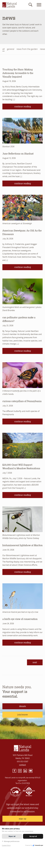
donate (22, 706)
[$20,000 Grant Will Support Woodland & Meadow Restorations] (22, 445)
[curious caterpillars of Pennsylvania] (22, 375)
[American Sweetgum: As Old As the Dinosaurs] (22, 207)
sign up (22, 818)
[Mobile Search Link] (30, 5)
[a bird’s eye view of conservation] (22, 596)
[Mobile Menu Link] (39, 6)
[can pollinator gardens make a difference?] (22, 291)
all (3, 49)
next (35, 662)
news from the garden (27, 49)
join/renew (22, 714)
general (10, 49)
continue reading (22, 106)
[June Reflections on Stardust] (22, 131)
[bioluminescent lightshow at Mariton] (22, 519)
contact (22, 765)
